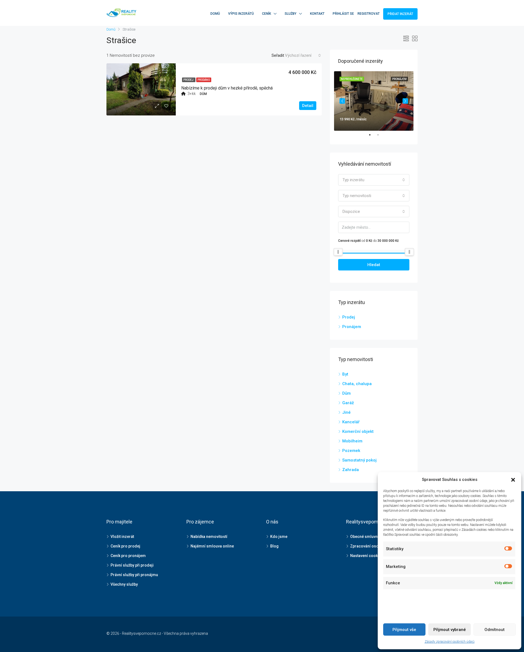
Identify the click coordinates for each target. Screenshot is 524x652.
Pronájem (351, 326)
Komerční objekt (358, 431)
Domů (215, 14)
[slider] (338, 252)
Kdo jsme (278, 536)
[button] (513, 480)
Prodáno (204, 79)
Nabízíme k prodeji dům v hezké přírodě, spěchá (227, 88)
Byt (345, 374)
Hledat (373, 264)
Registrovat (369, 14)
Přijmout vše (404, 629)
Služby (290, 14)
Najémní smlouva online (212, 546)
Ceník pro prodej (125, 546)
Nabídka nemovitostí (208, 536)
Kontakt (317, 14)
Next (405, 101)
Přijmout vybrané (449, 629)
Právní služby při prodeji (132, 565)
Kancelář (350, 421)
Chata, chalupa (357, 383)
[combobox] (303, 55)
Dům (346, 393)
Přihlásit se (343, 14)
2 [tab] (380, 135)
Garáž (348, 402)
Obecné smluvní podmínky (373, 536)
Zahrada (350, 469)
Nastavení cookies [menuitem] (366, 555)
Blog (274, 546)
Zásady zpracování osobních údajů (450, 642)
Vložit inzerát (122, 536)
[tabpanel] (373, 101)
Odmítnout (494, 629)
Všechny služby (124, 584)
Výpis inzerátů (241, 14)
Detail (307, 105)
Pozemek (351, 450)
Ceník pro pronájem (128, 555)
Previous (342, 101)
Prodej (188, 79)
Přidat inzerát (400, 14)
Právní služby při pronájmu (134, 575)
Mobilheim (352, 441)
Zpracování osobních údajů (374, 546)
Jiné (346, 412)
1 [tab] (372, 135)
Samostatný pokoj (359, 460)
